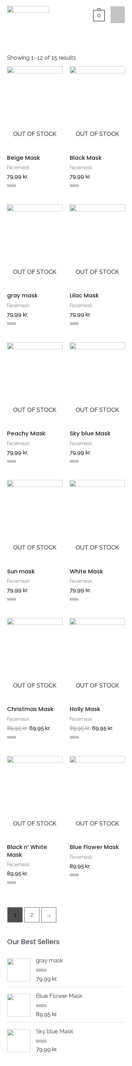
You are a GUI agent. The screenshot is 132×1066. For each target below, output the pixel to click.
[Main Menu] (118, 14)
